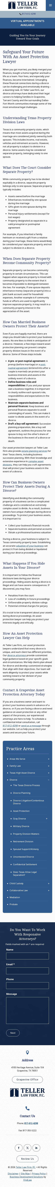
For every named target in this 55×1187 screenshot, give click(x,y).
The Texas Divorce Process (26, 785)
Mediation (15, 897)
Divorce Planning (21, 792)
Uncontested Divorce (23, 856)
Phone (10, 979)
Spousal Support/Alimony (26, 849)
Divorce (13, 779)
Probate (14, 904)
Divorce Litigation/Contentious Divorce (28, 802)
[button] (50, 5)
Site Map (25, 1173)
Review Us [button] (27, 1158)
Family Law (15, 765)
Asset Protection (21, 811)
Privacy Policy (39, 1173)
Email (10, 964)
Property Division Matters (26, 833)
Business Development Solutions (26, 1176)
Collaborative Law (19, 890)
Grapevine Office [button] (27, 1079)
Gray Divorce (19, 818)
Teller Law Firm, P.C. (26, 1167)
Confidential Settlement (25, 864)
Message (11, 994)
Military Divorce (21, 826)
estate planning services (34, 450)
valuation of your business (30, 545)
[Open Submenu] (49, 759)
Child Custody (16, 883)
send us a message (31, 725)
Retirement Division (23, 841)
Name (9, 949)
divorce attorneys (16, 655)
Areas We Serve (17, 758)
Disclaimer (13, 1173)
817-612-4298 (29, 13)
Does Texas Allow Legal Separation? (25, 873)
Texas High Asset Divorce (22, 772)
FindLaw (27, 1180)
